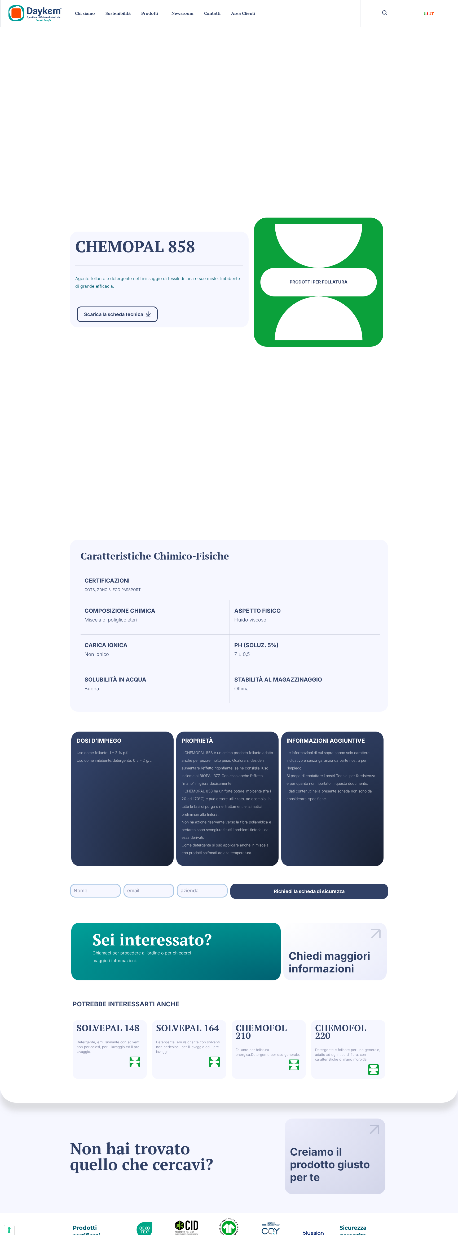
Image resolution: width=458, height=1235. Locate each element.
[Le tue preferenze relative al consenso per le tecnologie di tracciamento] (9, 1230)
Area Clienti (243, 13)
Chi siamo (85, 13)
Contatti (212, 13)
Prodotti (149, 13)
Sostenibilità (118, 13)
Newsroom (182, 13)
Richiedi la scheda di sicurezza (309, 891)
